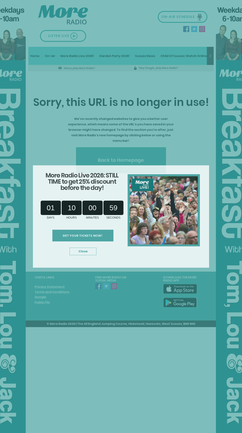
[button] (83, 251)
